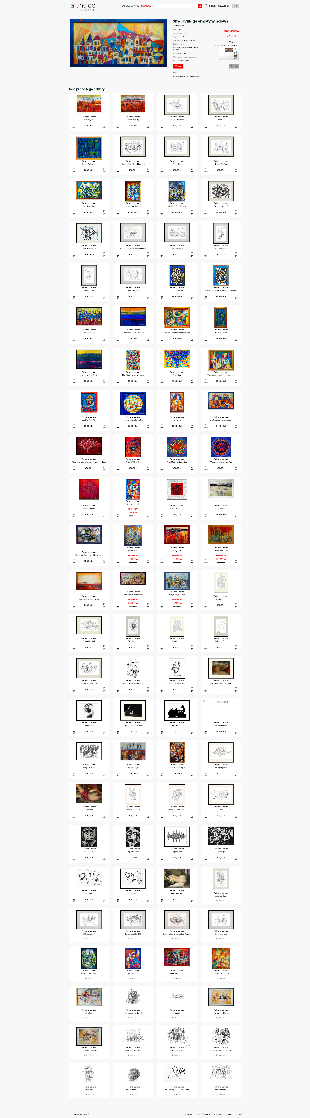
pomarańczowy (192, 48)
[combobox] (176, 6)
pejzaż (185, 57)
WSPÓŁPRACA (203, 1114)
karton (182, 44)
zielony (176, 50)
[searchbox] (155, 6)
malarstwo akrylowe (188, 40)
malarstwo (185, 61)
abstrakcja (192, 57)
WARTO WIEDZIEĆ (235, 1114)
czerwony (182, 48)
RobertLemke (179, 25)
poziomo (185, 53)
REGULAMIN (218, 1114)
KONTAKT (189, 1114)
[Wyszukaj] (200, 6)
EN (235, 6)
